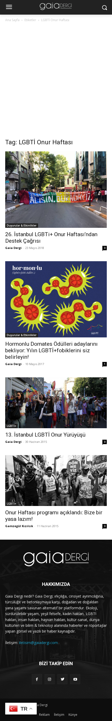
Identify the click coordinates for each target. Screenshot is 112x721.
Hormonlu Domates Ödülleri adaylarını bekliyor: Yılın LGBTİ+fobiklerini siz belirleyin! (51, 350)
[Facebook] (37, 679)
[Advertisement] (56, 82)
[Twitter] (62, 679)
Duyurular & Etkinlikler (21, 225)
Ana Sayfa (12, 20)
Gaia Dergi (13, 248)
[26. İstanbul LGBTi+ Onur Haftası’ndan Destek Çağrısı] (56, 189)
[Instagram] (50, 679)
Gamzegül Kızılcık (19, 526)
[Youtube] (75, 679)
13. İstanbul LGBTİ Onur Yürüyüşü (45, 435)
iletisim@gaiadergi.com (38, 642)
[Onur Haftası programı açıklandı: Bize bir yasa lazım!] (56, 480)
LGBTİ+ (11, 426)
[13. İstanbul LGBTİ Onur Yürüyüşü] (56, 402)
